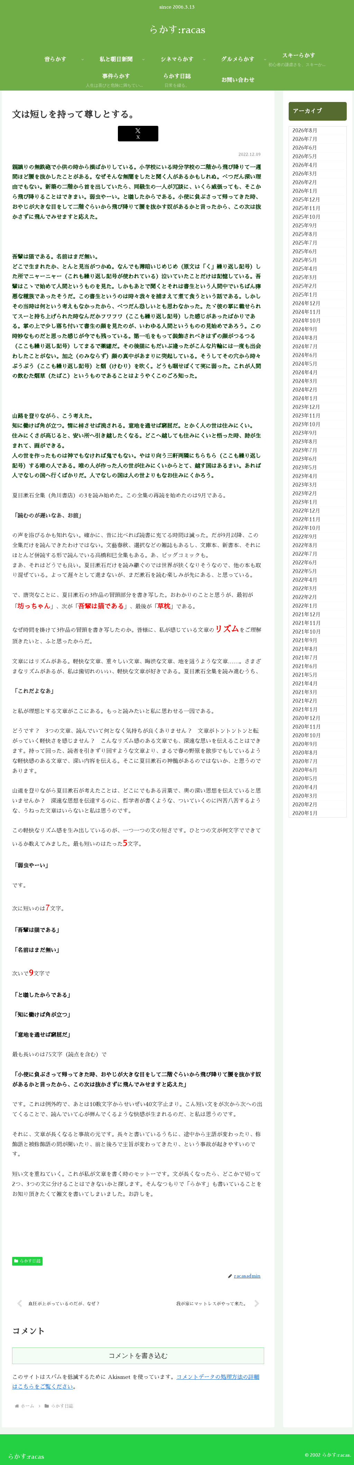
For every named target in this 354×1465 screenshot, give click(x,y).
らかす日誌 (30, 1261)
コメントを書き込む (138, 1355)
